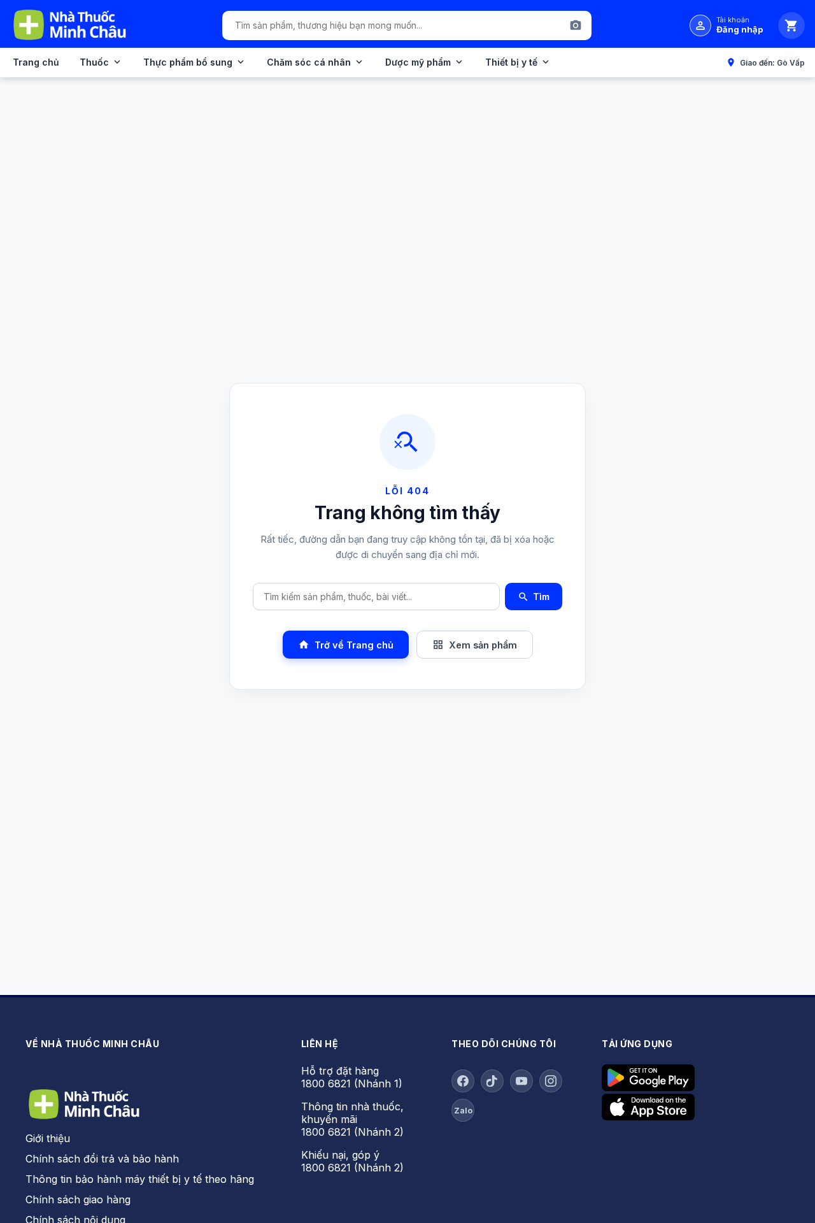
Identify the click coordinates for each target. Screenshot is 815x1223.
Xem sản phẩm (474, 644)
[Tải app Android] (648, 1087)
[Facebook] (462, 1080)
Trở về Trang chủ (345, 644)
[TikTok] (492, 1080)
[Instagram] (550, 1080)
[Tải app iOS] (648, 1116)
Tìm (533, 597)
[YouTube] (521, 1080)
